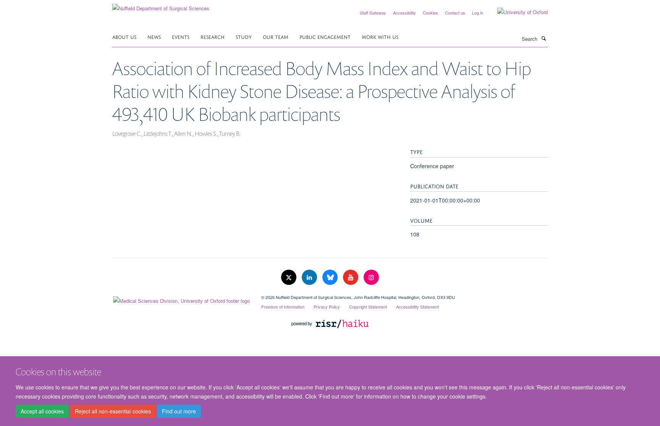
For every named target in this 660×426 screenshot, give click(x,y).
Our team (275, 36)
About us (124, 36)
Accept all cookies (42, 411)
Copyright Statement (368, 307)
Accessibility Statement (417, 307)
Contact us (455, 13)
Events (180, 36)
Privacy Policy (327, 307)
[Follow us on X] (289, 277)
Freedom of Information (282, 307)
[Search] (543, 38)
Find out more (179, 411)
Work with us (380, 36)
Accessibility (404, 13)
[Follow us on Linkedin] (310, 277)
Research (213, 36)
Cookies (430, 13)
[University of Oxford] (517, 12)
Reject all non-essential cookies (113, 411)
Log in (477, 13)
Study (244, 36)
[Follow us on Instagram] (371, 277)
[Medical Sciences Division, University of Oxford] (181, 299)
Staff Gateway (373, 13)
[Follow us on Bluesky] (330, 277)
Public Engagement (325, 36)
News (154, 36)
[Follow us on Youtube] (351, 277)
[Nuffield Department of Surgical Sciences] (160, 5)
